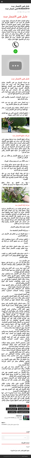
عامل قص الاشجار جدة (11, 409)
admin (18, 12)
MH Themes (25, 456)
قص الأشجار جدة (12, 412)
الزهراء (27, 446)
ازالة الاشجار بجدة (21, 406)
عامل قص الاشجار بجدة (23, 409)
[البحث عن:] (15, 437)
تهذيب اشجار (12, 406)
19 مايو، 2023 (25, 12)
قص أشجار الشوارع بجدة (23, 412)
